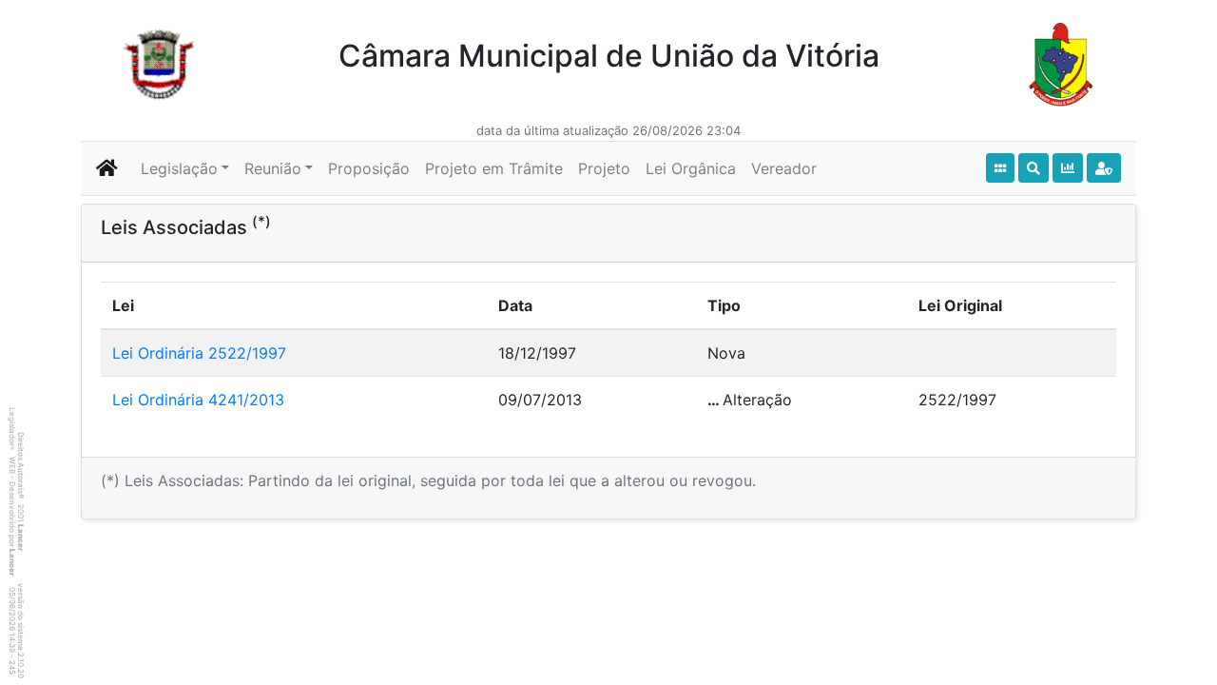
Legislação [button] (179, 168)
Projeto (604, 168)
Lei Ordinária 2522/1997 (199, 352)
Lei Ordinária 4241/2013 (198, 399)
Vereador (784, 168)
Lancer (21, 537)
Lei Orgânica (691, 168)
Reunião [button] (272, 168)
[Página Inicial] (107, 168)
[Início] (1000, 168)
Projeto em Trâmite (494, 168)
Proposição (369, 168)
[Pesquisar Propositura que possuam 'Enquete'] (1068, 168)
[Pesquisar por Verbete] (1033, 168)
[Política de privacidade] (1104, 168)
